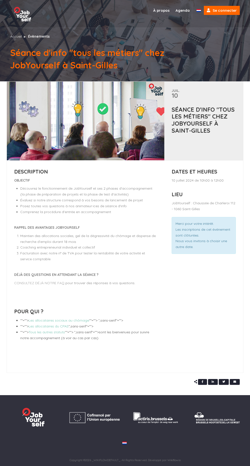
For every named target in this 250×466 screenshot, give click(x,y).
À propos (161, 10)
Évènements (39, 36)
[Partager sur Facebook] (202, 382)
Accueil (16, 36)
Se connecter (225, 10)
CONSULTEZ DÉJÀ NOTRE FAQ (39, 283)
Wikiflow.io (174, 460)
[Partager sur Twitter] (224, 382)
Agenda (183, 10)
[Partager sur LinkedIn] (213, 382)
